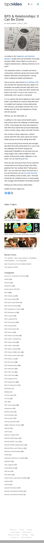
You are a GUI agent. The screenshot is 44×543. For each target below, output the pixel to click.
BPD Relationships (10, 365)
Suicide (6, 484)
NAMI (6, 455)
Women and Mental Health (13, 494)
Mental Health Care (11, 441)
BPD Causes (8, 316)
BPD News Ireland (10, 349)
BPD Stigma (8, 379)
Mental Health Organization (14, 445)
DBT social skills (10, 405)
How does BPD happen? (12, 220)
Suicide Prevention (10, 488)
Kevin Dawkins (11, 23)
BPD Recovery (9, 362)
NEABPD (7, 461)
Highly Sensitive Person (12, 425)
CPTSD (6, 398)
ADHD (6, 279)
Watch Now (26, 532)
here (26, 159)
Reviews (25, 535)
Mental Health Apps (11, 438)
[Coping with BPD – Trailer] (22, 242)
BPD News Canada (11, 339)
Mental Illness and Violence (13, 448)
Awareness (8, 286)
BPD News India (10, 342)
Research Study (13, 535)
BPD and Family (9, 299)
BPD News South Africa (12, 355)
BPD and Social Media (12, 302)
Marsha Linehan (9, 435)
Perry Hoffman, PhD (31, 82)
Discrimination (9, 415)
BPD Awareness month (12, 309)
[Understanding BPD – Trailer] (22, 214)
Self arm (7, 471)
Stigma (6, 481)
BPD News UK (9, 359)
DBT (6, 402)
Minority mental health (12, 451)
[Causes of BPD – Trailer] (22, 228)
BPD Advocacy (9, 296)
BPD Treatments (10, 385)
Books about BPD (10, 289)
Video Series (15, 532)
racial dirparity (9, 468)
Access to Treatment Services (14, 276)
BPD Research (9, 369)
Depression (8, 408)
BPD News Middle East (12, 352)
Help (32, 535)
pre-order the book (30, 173)
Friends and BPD (10, 422)
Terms (21, 530)
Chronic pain (8, 395)
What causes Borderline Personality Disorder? (20, 234)
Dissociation (8, 418)
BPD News (8, 332)
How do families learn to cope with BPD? (18, 249)
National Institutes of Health (14, 458)
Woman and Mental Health (13, 491)
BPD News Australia (11, 335)
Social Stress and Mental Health (15, 478)
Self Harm (7, 475)
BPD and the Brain (10, 306)
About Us (13, 530)
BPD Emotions (9, 322)
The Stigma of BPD (11, 267)
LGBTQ (7, 432)
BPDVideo (8, 388)
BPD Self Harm (9, 375)
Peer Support (9, 465)
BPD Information (10, 329)
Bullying (7, 392)
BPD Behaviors (9, 312)
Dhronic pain (8, 412)
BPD (6, 292)
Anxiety (7, 283)
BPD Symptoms (10, 382)
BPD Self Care (9, 372)
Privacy (29, 530)
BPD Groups (8, 326)
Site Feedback (26, 537)
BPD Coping (8, 319)
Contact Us (14, 537)
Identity (7, 428)
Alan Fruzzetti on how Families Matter (17, 264)
